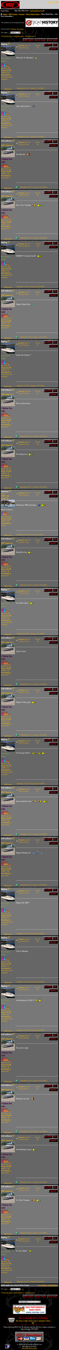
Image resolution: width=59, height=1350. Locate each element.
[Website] (17, 187)
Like (30, 1321)
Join (35, 1321)
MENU (52, 2)
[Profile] (48, 45)
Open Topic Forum (32, 14)
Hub (25, 1321)
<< (9, 32)
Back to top (8, 89)
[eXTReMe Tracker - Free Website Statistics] (7, 1348)
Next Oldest (43, 1285)
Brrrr (41, 11)
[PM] (55, 45)
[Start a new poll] (52, 40)
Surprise (41, 1321)
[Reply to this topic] (28, 40)
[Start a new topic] (41, 40)
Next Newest (52, 1285)
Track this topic (7, 36)
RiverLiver (20, 29)
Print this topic (30, 36)
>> (23, 32)
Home (5, 14)
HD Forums (13, 14)
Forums (21, 14)
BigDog (13, 29)
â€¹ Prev (19, 1321)
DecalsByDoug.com (29, 1348)
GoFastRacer (22, 11)
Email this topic (19, 36)
